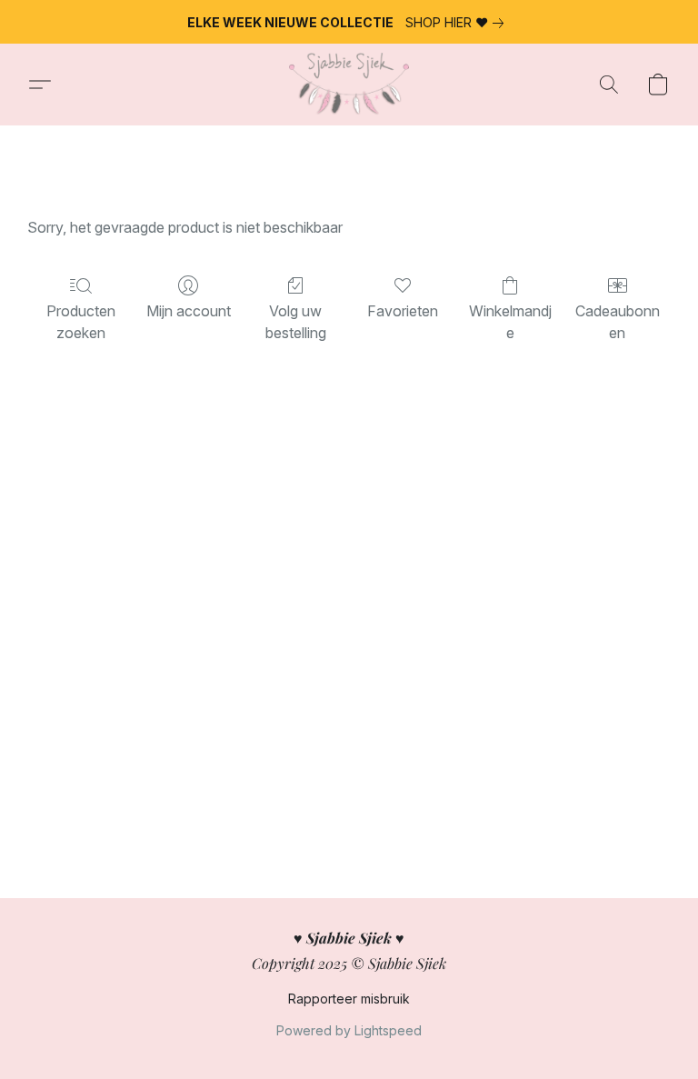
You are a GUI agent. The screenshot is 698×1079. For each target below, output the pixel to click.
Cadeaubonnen (617, 322)
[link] (458, 23)
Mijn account (188, 311)
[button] (348, 84)
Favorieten (402, 311)
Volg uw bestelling (295, 322)
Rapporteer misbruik (349, 998)
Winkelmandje (510, 322)
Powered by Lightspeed (349, 1030)
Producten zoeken (80, 322)
